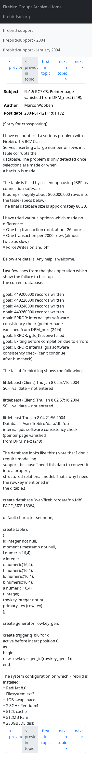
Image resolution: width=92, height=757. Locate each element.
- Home (32, 7)
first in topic (46, 67)
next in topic (62, 67)
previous (15, 67)
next (79, 61)
